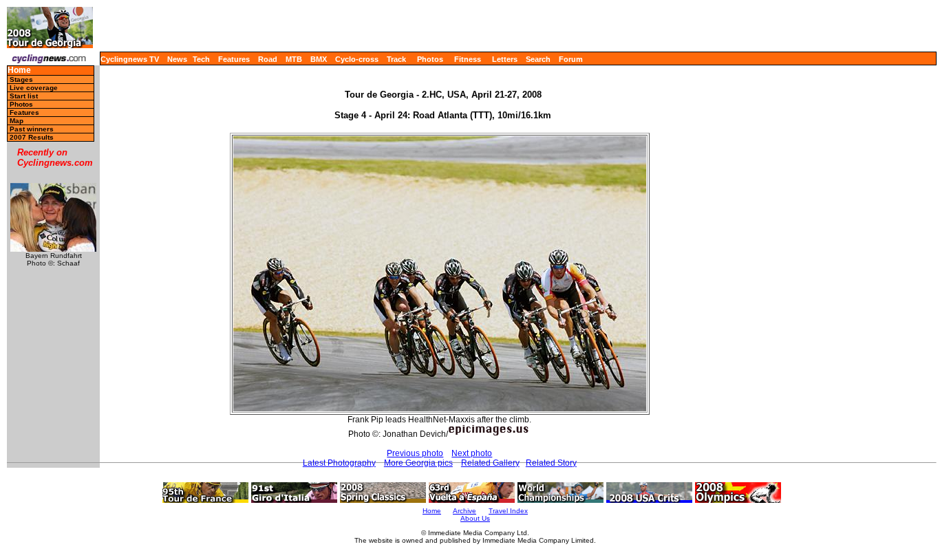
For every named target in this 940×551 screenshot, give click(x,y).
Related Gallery (490, 463)
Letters (504, 59)
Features (234, 59)
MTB (294, 59)
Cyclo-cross (356, 59)
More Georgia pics (418, 463)
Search (538, 59)
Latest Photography (339, 463)
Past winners (32, 129)
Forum (571, 59)
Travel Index (508, 511)
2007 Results (32, 137)
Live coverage (34, 87)
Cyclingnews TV (129, 59)
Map (16, 121)
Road (267, 59)
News (177, 59)
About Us (475, 518)
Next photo (471, 453)
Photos (430, 59)
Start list (24, 96)
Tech (201, 59)
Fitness (467, 59)
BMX (318, 59)
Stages (21, 79)
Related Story (551, 463)
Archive (464, 511)
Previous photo (415, 453)
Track (396, 59)
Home (19, 70)
